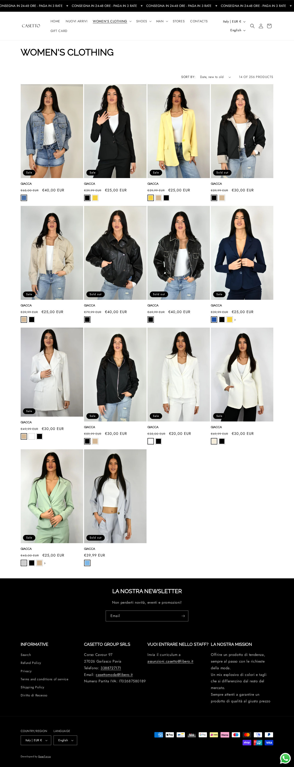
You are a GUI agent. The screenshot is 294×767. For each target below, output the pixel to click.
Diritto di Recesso (34, 695)
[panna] (214, 441)
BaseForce (44, 756)
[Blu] (214, 319)
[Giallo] (95, 198)
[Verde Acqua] (24, 563)
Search (26, 654)
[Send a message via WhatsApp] (285, 758)
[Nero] (87, 198)
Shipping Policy (32, 687)
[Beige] (158, 198)
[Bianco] (31, 436)
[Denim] (24, 198)
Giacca (26, 183)
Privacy (26, 671)
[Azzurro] (87, 563)
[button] (111, 21)
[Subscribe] (183, 616)
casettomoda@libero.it (114, 674)
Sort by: (188, 77)
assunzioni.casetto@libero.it (170, 661)
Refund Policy (31, 662)
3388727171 (111, 668)
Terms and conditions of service (44, 679)
